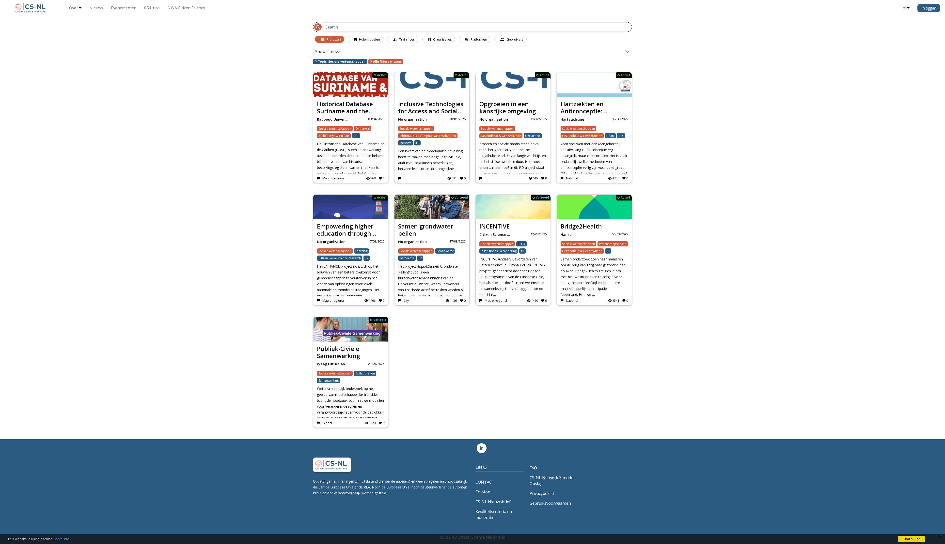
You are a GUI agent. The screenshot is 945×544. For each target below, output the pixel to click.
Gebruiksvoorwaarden (550, 503)
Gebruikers (514, 39)
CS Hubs (152, 8)
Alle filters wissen (386, 61)
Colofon (482, 492)
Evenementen (123, 8)
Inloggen (928, 8)
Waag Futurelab (331, 364)
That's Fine (911, 539)
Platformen (478, 39)
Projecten (333, 39)
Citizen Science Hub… (496, 234)
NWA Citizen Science (186, 8)
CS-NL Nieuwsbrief (493, 501)
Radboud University (334, 119)
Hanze (566, 234)
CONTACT (484, 482)
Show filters (326, 51)
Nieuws (96, 8)
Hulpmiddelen (369, 39)
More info (61, 539)
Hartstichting (572, 119)
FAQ (533, 468)
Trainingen (407, 39)
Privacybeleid (542, 493)
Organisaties (442, 39)
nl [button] (904, 8)
